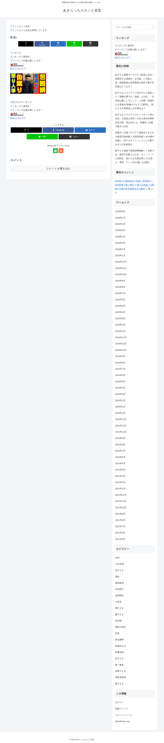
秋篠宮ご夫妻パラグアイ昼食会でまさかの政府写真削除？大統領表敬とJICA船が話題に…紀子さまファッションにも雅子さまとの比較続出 (134, 138)
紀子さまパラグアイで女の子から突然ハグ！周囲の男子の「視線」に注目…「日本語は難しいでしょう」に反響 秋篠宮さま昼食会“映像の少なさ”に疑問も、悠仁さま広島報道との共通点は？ (134, 101)
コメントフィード (123, 715)
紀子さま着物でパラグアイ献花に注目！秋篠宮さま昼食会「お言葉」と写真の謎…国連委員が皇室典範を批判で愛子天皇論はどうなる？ (134, 81)
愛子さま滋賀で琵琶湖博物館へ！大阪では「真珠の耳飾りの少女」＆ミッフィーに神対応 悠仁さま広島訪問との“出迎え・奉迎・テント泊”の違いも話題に (134, 156)
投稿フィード (121, 709)
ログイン (119, 702)
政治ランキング (17, 68)
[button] (90, 44)
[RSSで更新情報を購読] (61, 150)
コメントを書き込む (58, 168)
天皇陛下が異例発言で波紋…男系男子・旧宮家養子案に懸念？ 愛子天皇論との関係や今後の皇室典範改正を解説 (134, 185)
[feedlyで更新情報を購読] (55, 150)
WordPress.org (122, 721)
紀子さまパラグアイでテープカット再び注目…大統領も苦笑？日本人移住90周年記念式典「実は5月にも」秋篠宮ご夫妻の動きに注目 (134, 121)
